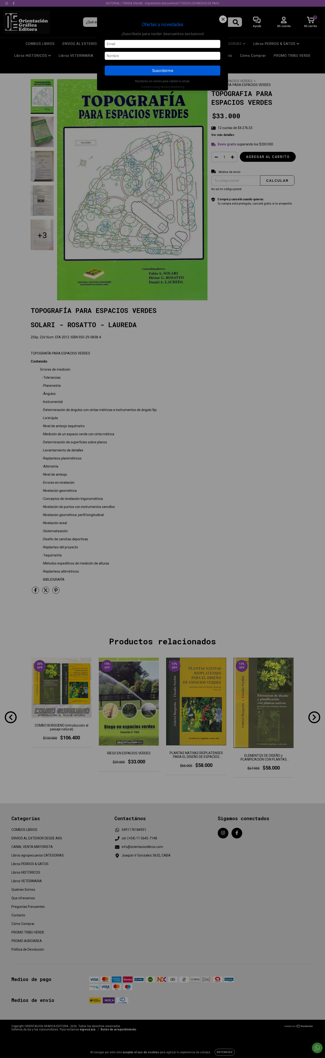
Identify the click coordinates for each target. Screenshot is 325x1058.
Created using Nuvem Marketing (162, 87)
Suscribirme (162, 70)
